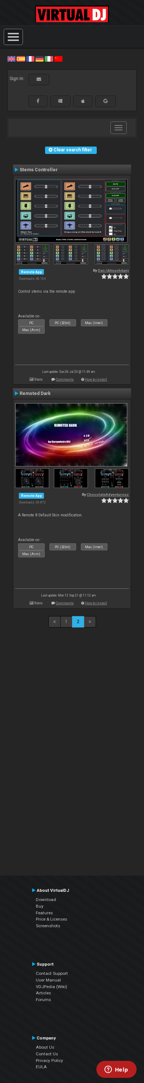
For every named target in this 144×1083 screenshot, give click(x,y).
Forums (43, 999)
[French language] (30, 58)
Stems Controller (39, 169)
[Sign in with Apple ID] (83, 101)
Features (44, 912)
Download (46, 899)
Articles (43, 993)
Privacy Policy (49, 1060)
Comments (65, 379)
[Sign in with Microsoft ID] (60, 101)
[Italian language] (49, 58)
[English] (11, 58)
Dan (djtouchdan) (113, 270)
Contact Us (47, 1053)
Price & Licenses (51, 919)
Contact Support (52, 973)
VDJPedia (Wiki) (51, 986)
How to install (96, 379)
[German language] (39, 58)
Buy (40, 906)
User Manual (48, 980)
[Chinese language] (58, 58)
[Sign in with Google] (105, 101)
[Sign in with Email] (38, 79)
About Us (45, 1047)
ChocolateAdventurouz (108, 494)
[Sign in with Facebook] (38, 101)
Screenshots (48, 925)
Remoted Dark (35, 393)
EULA (41, 1066)
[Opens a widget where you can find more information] (116, 1070)
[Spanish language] (21, 58)
